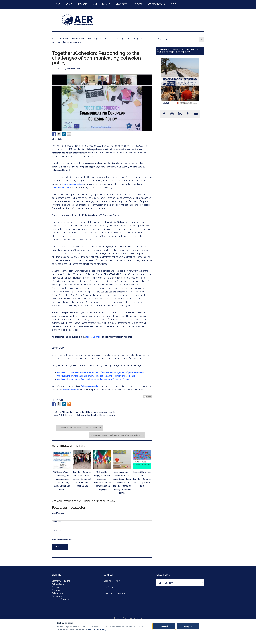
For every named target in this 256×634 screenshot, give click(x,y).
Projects (111, 412)
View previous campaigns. (63, 539)
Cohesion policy (69, 415)
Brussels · (118, 618)
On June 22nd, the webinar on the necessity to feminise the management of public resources (100, 372)
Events (75, 412)
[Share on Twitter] (59, 134)
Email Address (58, 513)
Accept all (188, 626)
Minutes (55, 587)
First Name (56, 522)
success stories (70, 389)
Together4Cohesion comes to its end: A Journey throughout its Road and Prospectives (82, 479)
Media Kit (56, 590)
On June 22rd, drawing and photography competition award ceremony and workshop (96, 376)
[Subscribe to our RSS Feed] (69, 404)
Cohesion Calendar (89, 386)
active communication (72, 184)
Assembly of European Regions (77, 20)
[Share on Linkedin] (64, 134)
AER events (67, 412)
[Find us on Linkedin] (64, 404)
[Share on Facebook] (54, 134)
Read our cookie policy (97, 629)
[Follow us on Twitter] (59, 404)
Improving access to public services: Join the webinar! (117, 435)
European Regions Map (62, 599)
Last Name (56, 530)
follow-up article (93, 337)
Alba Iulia (138, 618)
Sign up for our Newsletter (115, 593)
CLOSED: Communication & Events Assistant (79, 427)
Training (111, 415)
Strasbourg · (128, 618)
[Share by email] (69, 134)
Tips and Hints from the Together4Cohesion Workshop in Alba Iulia (142, 479)
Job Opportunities (111, 587)
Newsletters (57, 596)
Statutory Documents (61, 581)
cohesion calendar (60, 187)
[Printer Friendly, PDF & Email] (147, 396)
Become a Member (112, 581)
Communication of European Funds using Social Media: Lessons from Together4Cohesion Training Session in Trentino (122, 482)
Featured (83, 412)
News (89, 412)
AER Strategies (58, 584)
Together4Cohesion (99, 415)
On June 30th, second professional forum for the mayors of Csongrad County (93, 379)
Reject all (164, 626)
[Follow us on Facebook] (54, 404)
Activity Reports (58, 593)
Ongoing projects (100, 412)
